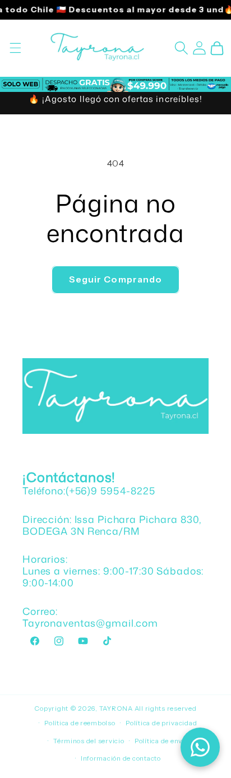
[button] (15, 48)
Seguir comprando (115, 279)
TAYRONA (117, 708)
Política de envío (161, 741)
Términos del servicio (88, 741)
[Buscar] (181, 48)
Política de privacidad (161, 723)
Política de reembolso (79, 723)
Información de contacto (121, 758)
